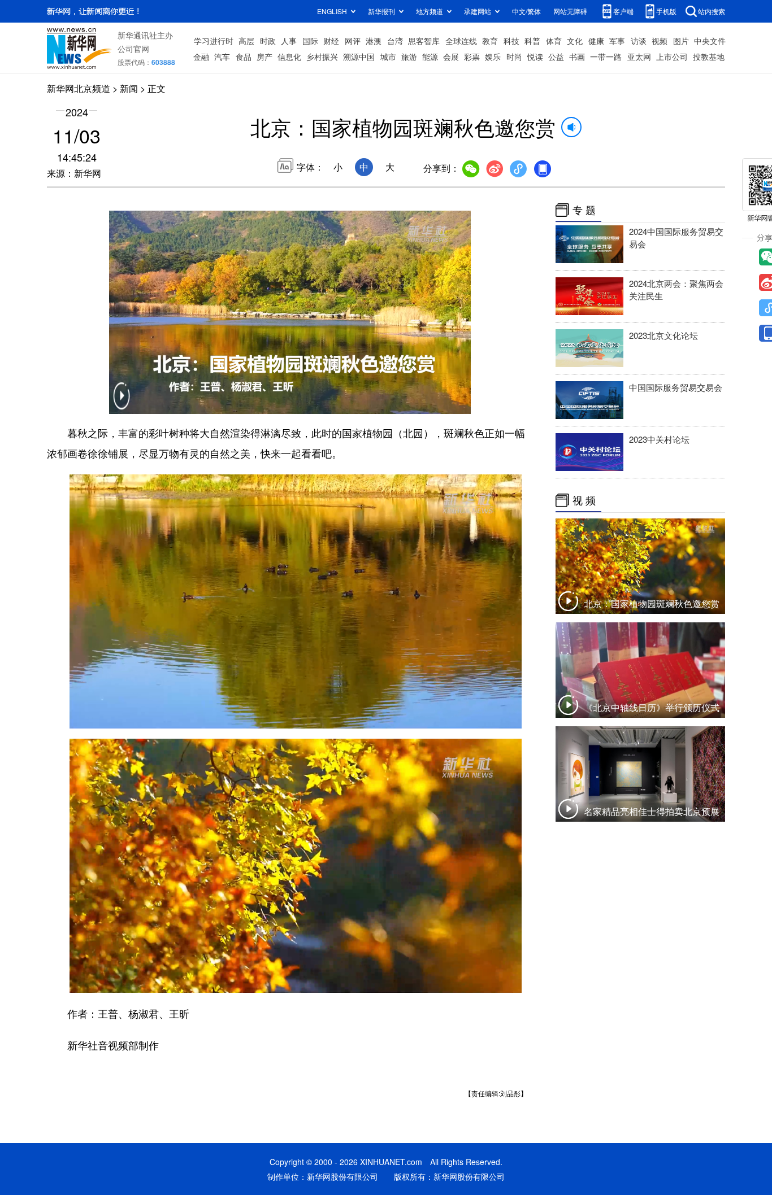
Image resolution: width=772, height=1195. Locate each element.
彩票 (472, 56)
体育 (554, 40)
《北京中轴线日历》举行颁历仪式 (651, 707)
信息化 (289, 56)
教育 (490, 40)
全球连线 (461, 40)
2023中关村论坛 (659, 439)
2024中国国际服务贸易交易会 (676, 237)
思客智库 (424, 40)
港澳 (373, 40)
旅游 (409, 56)
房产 (264, 56)
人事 (289, 40)
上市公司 (672, 56)
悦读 (535, 56)
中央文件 (710, 40)
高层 (246, 40)
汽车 (222, 56)
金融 (201, 56)
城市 (388, 56)
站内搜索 (711, 11)
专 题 (584, 210)
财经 (331, 40)
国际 (310, 40)
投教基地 (709, 56)
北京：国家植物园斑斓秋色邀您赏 (651, 603)
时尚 (514, 56)
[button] (121, 403)
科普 (532, 40)
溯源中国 (359, 56)
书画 (577, 56)
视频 (659, 40)
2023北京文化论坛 (663, 335)
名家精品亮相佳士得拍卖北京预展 (651, 811)
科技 (511, 40)
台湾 (395, 40)
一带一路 (606, 56)
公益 (556, 56)
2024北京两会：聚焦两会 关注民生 (676, 289)
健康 (596, 40)
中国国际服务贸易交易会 (675, 387)
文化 (575, 40)
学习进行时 (213, 40)
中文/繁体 (526, 11)
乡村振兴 (322, 56)
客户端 (623, 11)
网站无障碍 (570, 11)
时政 (268, 40)
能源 (430, 56)
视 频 (584, 500)
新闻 (129, 88)
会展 (451, 56)
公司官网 (133, 48)
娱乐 (493, 56)
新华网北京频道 (78, 88)
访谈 (639, 40)
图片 (681, 40)
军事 (617, 40)
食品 (243, 56)
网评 (353, 40)
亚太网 (639, 56)
